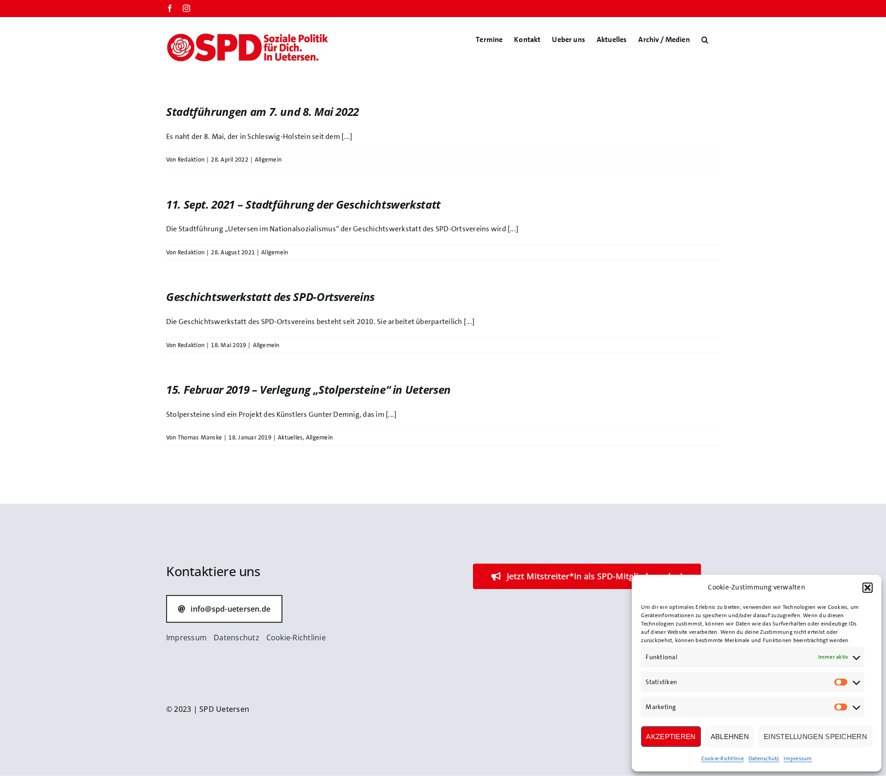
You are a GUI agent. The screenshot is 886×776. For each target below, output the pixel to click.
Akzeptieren (670, 736)
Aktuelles (290, 437)
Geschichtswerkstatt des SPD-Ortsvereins (270, 296)
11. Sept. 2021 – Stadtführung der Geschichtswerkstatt (303, 204)
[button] (867, 587)
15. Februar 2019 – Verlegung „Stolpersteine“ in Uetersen (308, 389)
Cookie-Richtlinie (722, 758)
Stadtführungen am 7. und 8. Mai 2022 (262, 111)
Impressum (798, 758)
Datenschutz (763, 758)
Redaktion (191, 159)
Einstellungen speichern (815, 736)
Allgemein (268, 159)
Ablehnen (730, 736)
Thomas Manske (200, 437)
